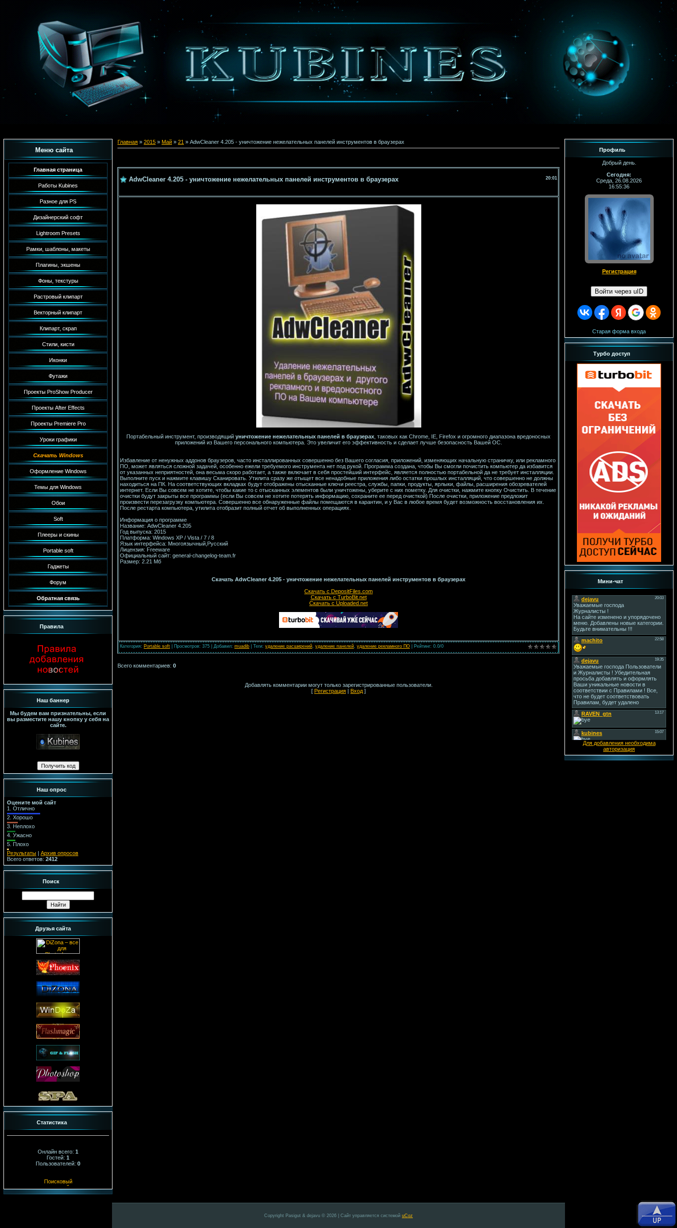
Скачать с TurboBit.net (339, 597)
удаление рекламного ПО (383, 646)
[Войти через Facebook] (601, 312)
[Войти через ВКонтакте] (584, 312)
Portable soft (157, 646)
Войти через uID (619, 291)
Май (167, 142)
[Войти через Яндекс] (618, 312)
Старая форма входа (619, 331)
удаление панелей (334, 646)
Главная (127, 142)
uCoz (407, 1215)
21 (181, 142)
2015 (150, 142)
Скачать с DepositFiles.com (338, 591)
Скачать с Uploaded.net (338, 603)
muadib (241, 646)
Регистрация (330, 691)
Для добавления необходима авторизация (619, 746)
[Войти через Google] (636, 312)
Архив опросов (59, 853)
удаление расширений (288, 646)
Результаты (21, 853)
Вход (356, 691)
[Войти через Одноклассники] (653, 312)
